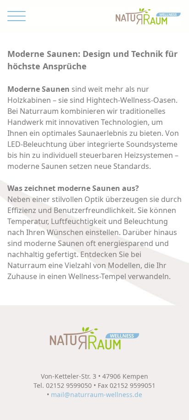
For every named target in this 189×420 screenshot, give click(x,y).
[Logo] (148, 16)
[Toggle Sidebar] (16, 16)
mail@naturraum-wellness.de (96, 394)
